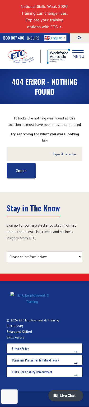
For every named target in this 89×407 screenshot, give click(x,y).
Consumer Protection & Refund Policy (35, 359)
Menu (78, 56)
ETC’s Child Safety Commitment (32, 371)
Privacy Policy (20, 348)
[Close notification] (81, 16)
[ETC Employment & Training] (39, 56)
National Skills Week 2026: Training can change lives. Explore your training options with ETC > (45, 16)
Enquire (33, 38)
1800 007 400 (13, 38)
